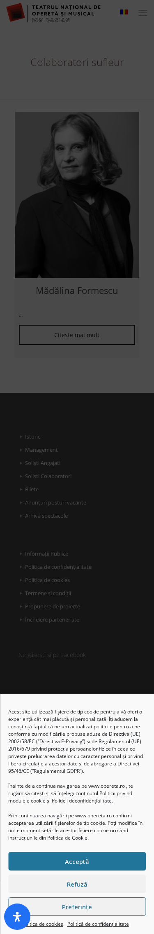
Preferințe (77, 907)
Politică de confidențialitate (98, 923)
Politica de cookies (42, 923)
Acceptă (77, 861)
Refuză (77, 884)
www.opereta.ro (106, 785)
